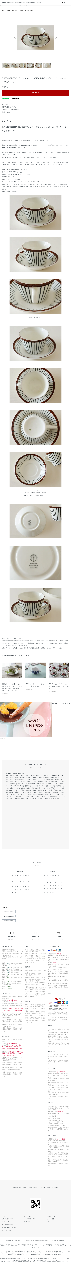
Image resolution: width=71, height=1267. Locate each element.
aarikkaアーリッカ (12, 1254)
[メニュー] (68, 2)
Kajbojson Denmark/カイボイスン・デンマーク (12, 1253)
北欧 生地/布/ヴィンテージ (38, 1244)
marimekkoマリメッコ (50, 1251)
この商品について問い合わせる (10, 109)
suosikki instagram (9, 916)
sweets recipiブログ (58, 1254)
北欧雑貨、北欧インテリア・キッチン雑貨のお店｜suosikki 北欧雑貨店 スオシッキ (21, 2)
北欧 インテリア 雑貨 (5, 1244)
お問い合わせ (50, 1222)
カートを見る (50, 1219)
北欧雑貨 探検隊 (8, 920)
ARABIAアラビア (10, 1251)
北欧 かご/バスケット (16, 1246)
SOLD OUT (35, 93)
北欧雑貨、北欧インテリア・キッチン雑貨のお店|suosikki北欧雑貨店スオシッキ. (36, 1240)
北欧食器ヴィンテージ (26, 1244)
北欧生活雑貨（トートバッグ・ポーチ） (55, 1244)
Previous (15, 37)
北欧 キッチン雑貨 (15, 1244)
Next (56, 37)
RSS (25, 1222)
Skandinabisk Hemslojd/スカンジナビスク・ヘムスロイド (37, 1253)
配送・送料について (7, 1219)
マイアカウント (51, 1216)
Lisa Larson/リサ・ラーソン (62, 1251)
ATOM (29, 1222)
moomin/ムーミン (49, 1254)
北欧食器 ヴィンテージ (12, 10)
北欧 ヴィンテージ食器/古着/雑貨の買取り (58, 1246)
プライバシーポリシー (8, 1231)
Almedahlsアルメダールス (23, 1254)
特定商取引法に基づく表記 (9, 107)
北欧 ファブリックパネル (41, 1246)
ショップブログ (28, 1216)
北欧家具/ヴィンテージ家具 (28, 1246)
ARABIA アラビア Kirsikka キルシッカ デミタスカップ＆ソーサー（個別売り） (59, 686)
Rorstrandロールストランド (37, 1251)
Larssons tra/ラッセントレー (37, 1254)
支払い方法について (7, 1225)
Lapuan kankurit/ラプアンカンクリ (60, 1253)
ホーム (3, 10)
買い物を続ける (6, 112)
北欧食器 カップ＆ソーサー (26, 10)
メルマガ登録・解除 (29, 1219)
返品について (5, 104)
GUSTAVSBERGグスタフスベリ (22, 1251)
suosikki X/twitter (8, 911)
